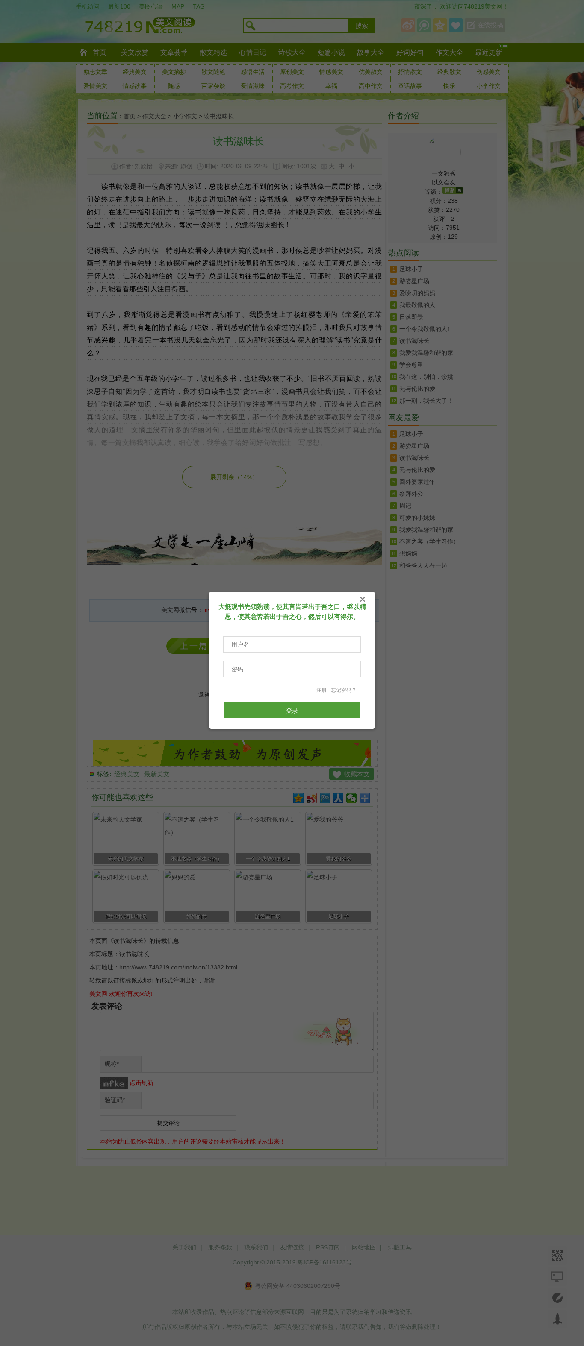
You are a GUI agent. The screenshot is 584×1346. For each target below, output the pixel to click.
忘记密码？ (344, 690)
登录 (292, 710)
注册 (321, 690)
